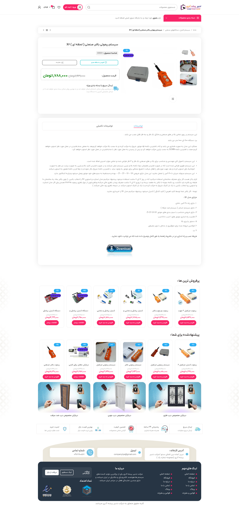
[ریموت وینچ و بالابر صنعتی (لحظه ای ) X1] (160, 298)
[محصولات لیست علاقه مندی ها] (59, 7)
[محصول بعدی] (43, 30)
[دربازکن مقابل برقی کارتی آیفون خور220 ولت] (79, 352)
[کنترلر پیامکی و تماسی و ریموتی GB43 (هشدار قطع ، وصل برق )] (133, 298)
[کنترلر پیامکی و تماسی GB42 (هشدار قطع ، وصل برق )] (106, 298)
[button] (187, 322)
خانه (194, 30)
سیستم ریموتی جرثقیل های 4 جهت (160, 366)
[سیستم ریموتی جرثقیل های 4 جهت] (160, 352)
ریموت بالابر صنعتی (52, 365)
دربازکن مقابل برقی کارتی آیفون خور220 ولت (79, 366)
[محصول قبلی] (50, 30)
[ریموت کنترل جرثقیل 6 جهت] (187, 352)
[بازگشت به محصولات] (47, 30)
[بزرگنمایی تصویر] (172, 98)
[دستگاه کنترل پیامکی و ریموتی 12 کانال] (79, 298)
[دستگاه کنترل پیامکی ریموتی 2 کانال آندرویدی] (52, 298)
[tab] (138, 126)
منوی (155, 18)
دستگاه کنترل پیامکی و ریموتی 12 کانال (78, 312)
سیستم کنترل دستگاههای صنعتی (177, 30)
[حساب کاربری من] (39, 7)
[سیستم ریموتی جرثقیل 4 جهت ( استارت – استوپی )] (106, 352)
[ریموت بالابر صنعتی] (52, 352)
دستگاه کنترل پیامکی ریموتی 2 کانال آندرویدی (52, 312)
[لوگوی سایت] (190, 7)
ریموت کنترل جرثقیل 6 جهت (187, 366)
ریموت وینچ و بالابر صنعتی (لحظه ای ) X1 (160, 312)
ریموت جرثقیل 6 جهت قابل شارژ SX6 (187, 312)
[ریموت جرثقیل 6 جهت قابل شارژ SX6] (187, 298)
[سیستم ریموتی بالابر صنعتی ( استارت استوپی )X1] (133, 352)
